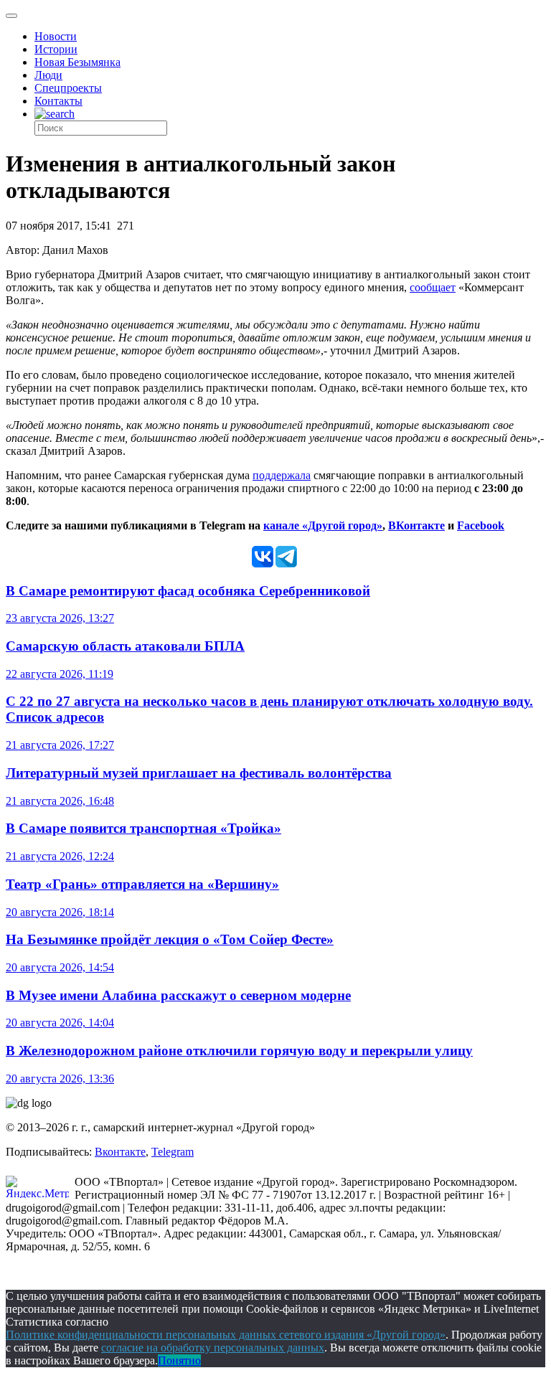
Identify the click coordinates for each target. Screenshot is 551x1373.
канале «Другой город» (322, 525)
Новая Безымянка (77, 62)
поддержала (282, 475)
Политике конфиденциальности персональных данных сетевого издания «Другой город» (226, 1335)
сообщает (433, 287)
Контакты (58, 101)
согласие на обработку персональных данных (212, 1347)
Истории (55, 49)
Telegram (172, 1152)
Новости (55, 36)
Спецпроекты (68, 88)
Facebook (480, 525)
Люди (48, 75)
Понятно (179, 1360)
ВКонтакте (416, 525)
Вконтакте (120, 1152)
